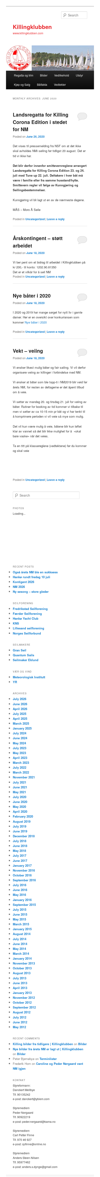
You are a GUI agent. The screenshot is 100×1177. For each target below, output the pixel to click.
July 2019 (19, 826)
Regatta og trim (23, 75)
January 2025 (22, 728)
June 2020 (20, 801)
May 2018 (19, 850)
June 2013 (20, 983)
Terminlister (48, 1058)
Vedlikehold (61, 75)
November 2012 (24, 997)
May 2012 (19, 1027)
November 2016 (24, 870)
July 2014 (19, 939)
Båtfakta (42, 84)
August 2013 (21, 973)
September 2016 (24, 880)
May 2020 (19, 806)
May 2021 (19, 792)
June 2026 (20, 704)
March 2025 (21, 723)
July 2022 (19, 767)
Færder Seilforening (27, 613)
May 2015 (19, 919)
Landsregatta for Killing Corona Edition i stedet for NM (40, 122)
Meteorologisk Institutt (29, 677)
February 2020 (23, 816)
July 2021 (19, 782)
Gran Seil (19, 650)
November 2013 (24, 963)
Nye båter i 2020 (32, 295)
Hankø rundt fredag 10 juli (31, 577)
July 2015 (19, 909)
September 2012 (24, 1007)
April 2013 (20, 988)
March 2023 (21, 762)
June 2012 (20, 1022)
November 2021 (24, 777)
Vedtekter (60, 84)
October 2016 (22, 875)
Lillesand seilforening (28, 628)
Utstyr (79, 75)
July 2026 (19, 699)
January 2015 (22, 929)
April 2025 (20, 718)
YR (15, 682)
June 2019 (20, 831)
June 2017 (20, 860)
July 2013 (19, 978)
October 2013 (22, 968)
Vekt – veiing (28, 350)
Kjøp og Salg (22, 84)
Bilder (43, 75)
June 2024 (20, 738)
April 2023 (20, 757)
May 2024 (19, 743)
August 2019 (21, 821)
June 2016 (20, 890)
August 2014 (21, 934)
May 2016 (19, 894)
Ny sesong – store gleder (31, 591)
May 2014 (19, 948)
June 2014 (20, 944)
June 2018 (20, 846)
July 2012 (19, 1017)
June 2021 (20, 787)
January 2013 (22, 992)
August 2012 (21, 1012)
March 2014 (21, 953)
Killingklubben (32, 27)
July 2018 (19, 841)
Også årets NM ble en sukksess (35, 572)
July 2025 (19, 713)
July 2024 (19, 733)
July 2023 (19, 748)
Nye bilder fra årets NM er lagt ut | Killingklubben (48, 1049)
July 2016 (19, 885)
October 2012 (22, 1002)
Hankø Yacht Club (25, 618)
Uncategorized (35, 219)
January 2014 (22, 958)
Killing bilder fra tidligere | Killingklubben (43, 1044)
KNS (16, 623)
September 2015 (24, 904)
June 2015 (20, 914)
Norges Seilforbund (27, 633)
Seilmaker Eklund (25, 660)
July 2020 (19, 797)
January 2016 (22, 900)
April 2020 (20, 811)
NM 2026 (19, 586)
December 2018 (24, 836)
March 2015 (21, 924)
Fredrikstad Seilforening (30, 608)
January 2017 (22, 865)
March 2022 (21, 772)
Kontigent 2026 (23, 582)
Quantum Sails (23, 655)
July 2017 (19, 855)
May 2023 (19, 753)
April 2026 (20, 709)
